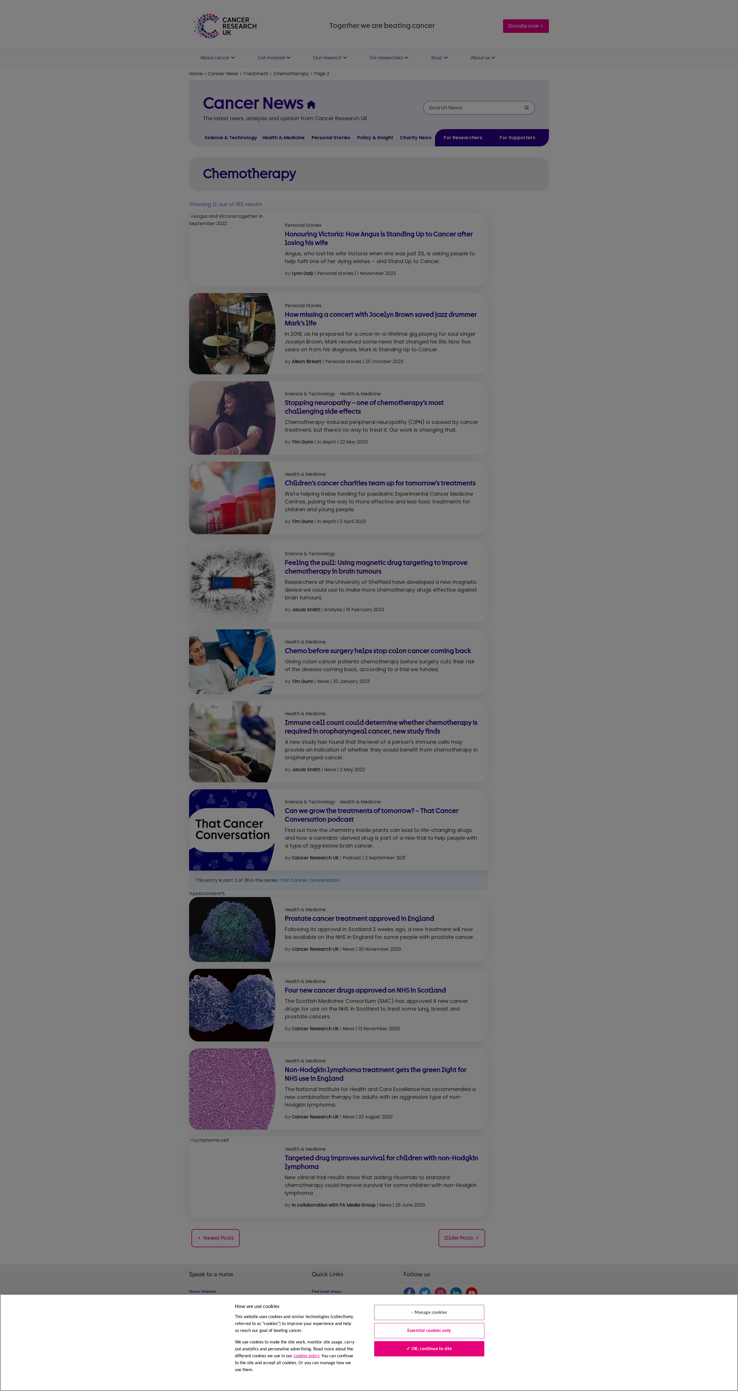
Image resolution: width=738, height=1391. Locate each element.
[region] (369, 1342)
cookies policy (306, 1356)
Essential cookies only (429, 1330)
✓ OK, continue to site (429, 1349)
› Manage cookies (429, 1312)
